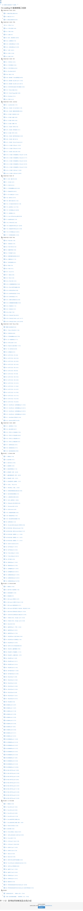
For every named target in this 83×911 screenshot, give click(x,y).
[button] (1, 1)
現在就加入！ (41, 907)
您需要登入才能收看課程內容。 (46, 905)
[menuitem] (1, 3)
